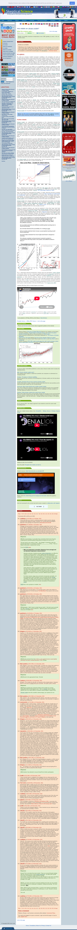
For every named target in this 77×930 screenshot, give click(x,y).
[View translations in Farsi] (25, 7)
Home (3, 20)
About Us (38, 925)
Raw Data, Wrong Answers (7, 95)
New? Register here (10, 81)
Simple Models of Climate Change (37, 332)
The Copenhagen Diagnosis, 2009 (46, 190)
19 (41, 513)
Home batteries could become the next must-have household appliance (8, 150)
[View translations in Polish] (59, 7)
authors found (42, 204)
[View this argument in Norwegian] (57, 23)
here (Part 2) (52, 338)
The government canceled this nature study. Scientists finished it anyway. (8, 127)
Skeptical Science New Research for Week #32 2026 (8, 113)
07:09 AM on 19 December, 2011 (34, 839)
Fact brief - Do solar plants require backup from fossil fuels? (8, 130)
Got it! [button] (72, 3)
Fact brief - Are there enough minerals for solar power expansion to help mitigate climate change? (7, 104)
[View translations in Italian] (44, 7)
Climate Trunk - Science (6, 93)
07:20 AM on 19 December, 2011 (34, 863)
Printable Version (21, 321)
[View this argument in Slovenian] (54, 23)
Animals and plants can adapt (9, 53)
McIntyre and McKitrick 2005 (42, 801)
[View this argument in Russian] (41, 23)
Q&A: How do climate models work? (25, 372)
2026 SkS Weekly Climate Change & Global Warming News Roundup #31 (8, 121)
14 (32, 513)
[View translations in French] (30, 7)
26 (54, 513)
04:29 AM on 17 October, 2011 (34, 613)
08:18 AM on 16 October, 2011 (34, 588)
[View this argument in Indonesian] (49, 25)
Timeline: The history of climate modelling (27, 377)
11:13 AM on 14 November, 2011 (34, 764)
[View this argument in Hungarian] (51, 26)
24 (50, 513)
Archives (3, 161)
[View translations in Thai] (75, 7)
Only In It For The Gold (24, 337)
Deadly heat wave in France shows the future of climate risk (8, 155)
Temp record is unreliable (8, 51)
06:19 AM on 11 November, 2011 (36, 696)
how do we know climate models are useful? (45, 337)
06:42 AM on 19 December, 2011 (34, 820)
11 (27, 513)
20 (43, 513)
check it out (46, 334)
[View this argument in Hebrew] (52, 23)
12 (28, 513)
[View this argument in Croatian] (54, 25)
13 (30, 513)
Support (66, 20)
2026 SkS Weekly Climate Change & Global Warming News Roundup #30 (8, 133)
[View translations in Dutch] (23, 7)
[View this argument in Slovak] (49, 23)
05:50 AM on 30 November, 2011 (34, 799)
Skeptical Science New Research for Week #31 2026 (8, 124)
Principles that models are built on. (33, 464)
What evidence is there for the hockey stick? (41, 803)
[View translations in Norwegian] (56, 7)
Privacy (43, 925)
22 (46, 513)
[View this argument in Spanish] (23, 23)
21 (45, 513)
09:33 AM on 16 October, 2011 (34, 594)
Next (56, 513)
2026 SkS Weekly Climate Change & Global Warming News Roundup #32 (8, 110)
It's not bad (5, 44)
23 (48, 513)
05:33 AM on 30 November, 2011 (34, 793)
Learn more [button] (59, 3)
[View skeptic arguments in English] (8, 7)
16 (36, 513)
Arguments (9, 20)
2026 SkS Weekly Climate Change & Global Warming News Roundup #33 (8, 97)
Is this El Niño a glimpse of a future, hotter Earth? (7, 92)
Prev (19, 513)
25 (52, 513)
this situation (26, 715)
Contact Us (48, 925)
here (40, 584)
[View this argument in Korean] (57, 26)
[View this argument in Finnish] (20, 23)
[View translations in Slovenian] (68, 7)
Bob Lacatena (23, 663)
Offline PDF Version (31, 321)
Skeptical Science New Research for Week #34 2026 (8, 90)
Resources (24, 20)
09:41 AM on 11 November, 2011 (36, 757)
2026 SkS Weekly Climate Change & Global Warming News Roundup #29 (8, 145)
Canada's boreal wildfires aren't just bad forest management (8, 138)
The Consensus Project (42, 20)
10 (25, 513)
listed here (29, 707)
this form (26, 113)
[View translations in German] (32, 7)
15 (34, 513)
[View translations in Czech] (18, 7)
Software (17, 20)
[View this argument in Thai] (46, 23)
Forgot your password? (5, 83)
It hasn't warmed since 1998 (8, 54)
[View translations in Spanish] (71, 7)
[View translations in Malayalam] (54, 7)
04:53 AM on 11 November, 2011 (34, 631)
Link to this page (53, 31)
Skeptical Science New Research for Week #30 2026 (8, 136)
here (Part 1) (44, 338)
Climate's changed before (8, 41)
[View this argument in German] (25, 23)
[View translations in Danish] (20, 7)
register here (24, 916)
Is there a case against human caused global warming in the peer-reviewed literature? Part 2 (39, 659)
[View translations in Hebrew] (35, 7)
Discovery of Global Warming (34, 331)
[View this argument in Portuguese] (31, 23)
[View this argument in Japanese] (33, 23)
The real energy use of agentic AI (8, 101)
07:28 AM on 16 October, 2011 (34, 524)
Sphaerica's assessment (43, 714)
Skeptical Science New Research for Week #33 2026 (8, 100)
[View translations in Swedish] (73, 7)
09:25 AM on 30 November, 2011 (32, 805)
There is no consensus (7, 46)
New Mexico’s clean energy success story (7, 115)
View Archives (43, 318)
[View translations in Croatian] (15, 7)
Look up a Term (9, 928)
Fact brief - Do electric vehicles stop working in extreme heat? (8, 153)
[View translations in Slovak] (66, 7)
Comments (32, 20)
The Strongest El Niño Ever (7, 143)
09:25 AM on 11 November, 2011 (35, 731)
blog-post (44, 211)
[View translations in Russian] (63, 7)
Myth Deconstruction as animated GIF (35, 471)
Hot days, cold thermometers (7, 131)
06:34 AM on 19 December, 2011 (34, 810)
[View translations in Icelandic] (39, 7)
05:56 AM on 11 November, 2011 (34, 680)
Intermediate (41, 33)
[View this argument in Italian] (44, 23)
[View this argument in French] (36, 23)
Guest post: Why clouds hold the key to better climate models (31, 386)
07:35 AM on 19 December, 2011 (34, 896)
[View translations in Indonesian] (42, 7)
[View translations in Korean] (49, 7)
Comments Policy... (51, 913)
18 (39, 513)
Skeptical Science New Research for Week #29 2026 (8, 148)
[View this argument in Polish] (28, 23)
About (60, 20)
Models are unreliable (7, 49)
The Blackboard (42, 590)
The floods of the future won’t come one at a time (8, 107)
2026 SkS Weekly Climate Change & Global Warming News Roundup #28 (8, 158)
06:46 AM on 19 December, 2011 (34, 827)
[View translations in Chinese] (13, 7)
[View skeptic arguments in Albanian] (10, 7)
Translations (52, 20)
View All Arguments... (7, 58)
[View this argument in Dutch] (38, 23)
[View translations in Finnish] (27, 7)
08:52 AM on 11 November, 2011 (34, 719)
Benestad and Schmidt (45, 522)
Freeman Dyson (53, 50)
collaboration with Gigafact (53, 503)
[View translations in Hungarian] (37, 7)
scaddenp (21, 340)
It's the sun (5, 43)
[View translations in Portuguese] (61, 7)
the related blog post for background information (35, 495)
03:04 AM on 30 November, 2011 (35, 782)
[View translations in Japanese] (47, 7)
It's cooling (5, 48)
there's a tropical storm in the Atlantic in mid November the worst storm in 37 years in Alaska (38, 716)
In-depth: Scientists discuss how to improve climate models (31, 381)
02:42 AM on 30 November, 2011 (32, 775)
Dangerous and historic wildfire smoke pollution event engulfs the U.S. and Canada (8, 141)
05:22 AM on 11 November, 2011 (36, 663)
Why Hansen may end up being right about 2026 (8, 119)
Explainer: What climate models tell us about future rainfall (31, 392)
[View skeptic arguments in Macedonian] (51, 7)
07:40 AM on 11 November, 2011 (36, 702)
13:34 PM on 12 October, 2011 (34, 518)
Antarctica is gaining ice (7, 56)
